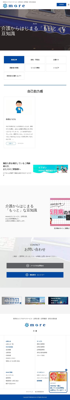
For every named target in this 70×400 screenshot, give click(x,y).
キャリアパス (9, 375)
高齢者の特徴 (14, 68)
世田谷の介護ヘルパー (14, 76)
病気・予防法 (35, 60)
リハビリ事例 (35, 68)
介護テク (56, 60)
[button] (68, 217)
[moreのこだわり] (12, 304)
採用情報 (39, 381)
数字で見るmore (10, 383)
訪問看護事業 (41, 350)
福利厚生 (8, 378)
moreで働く (9, 372)
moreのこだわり (10, 358)
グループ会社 (41, 355)
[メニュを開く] (68, 4)
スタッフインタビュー (43, 378)
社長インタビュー (42, 375)
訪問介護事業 (41, 347)
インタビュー (41, 372)
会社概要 (8, 350)
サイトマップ (29, 391)
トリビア (56, 68)
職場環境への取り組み (12, 381)
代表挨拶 (8, 355)
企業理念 (8, 352)
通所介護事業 (41, 344)
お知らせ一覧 (9, 344)
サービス (39, 341)
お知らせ (8, 341)
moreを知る (9, 347)
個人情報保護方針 (39, 391)
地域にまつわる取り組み (13, 361)
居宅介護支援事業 (42, 352)
